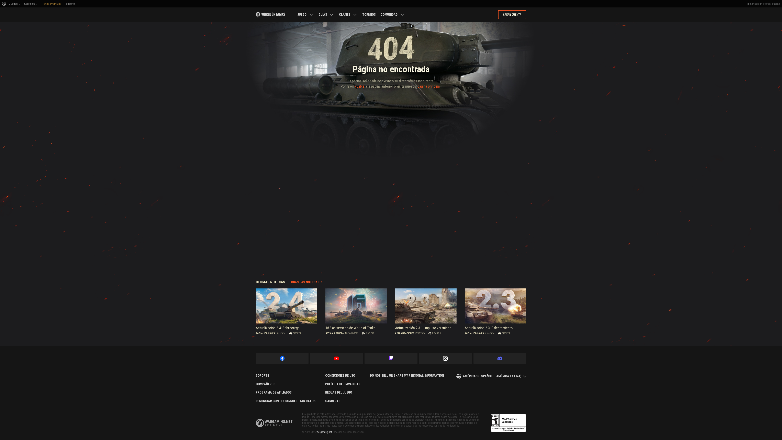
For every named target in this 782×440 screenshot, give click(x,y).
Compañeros (265, 384)
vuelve (360, 86)
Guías (323, 14)
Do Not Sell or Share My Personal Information (407, 375)
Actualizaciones (265, 333)
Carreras (332, 401)
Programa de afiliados (274, 392)
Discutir (297, 333)
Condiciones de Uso (340, 375)
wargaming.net (274, 423)
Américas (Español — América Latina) (492, 376)
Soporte (262, 375)
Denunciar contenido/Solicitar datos (285, 401)
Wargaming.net (324, 432)
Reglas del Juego (338, 392)
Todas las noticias (304, 282)
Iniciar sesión (754, 3)
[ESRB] (508, 423)
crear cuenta (772, 3)
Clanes (344, 14)
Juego (301, 14)
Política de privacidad (342, 384)
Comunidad (389, 14)
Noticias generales (336, 333)
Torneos (369, 14)
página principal (428, 86)
